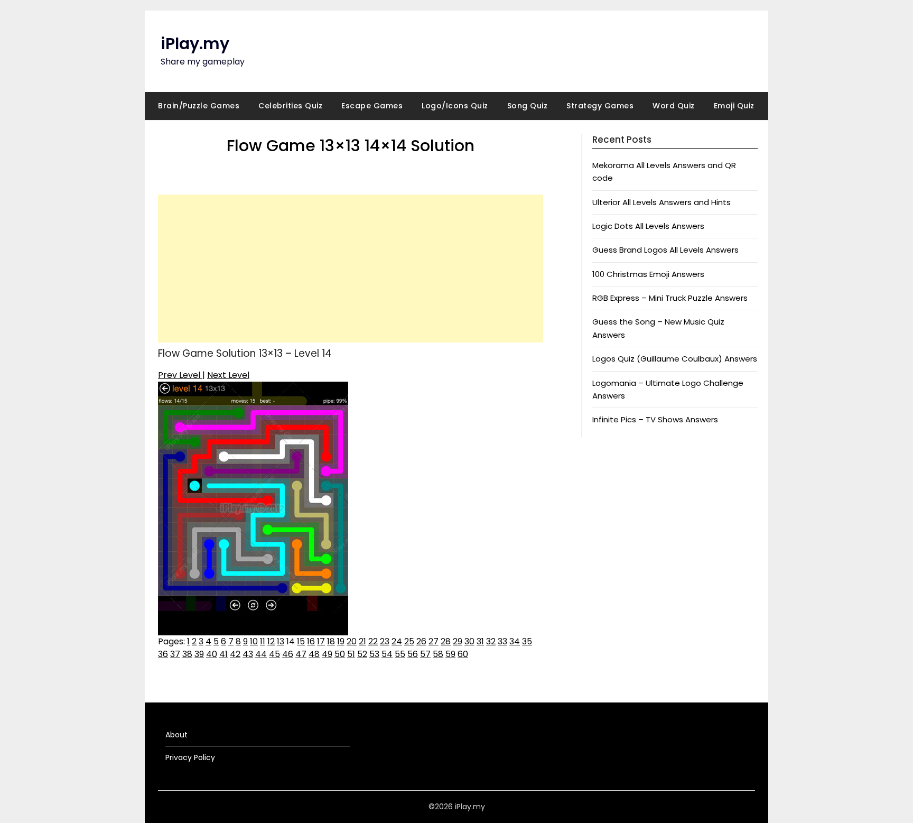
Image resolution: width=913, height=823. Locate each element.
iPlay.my (195, 43)
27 (433, 641)
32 (491, 641)
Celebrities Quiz (290, 105)
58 (438, 654)
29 (457, 641)
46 (287, 654)
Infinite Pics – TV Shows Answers (655, 419)
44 (261, 654)
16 (311, 641)
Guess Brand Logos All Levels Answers (665, 249)
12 (271, 641)
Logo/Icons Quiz (455, 105)
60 (463, 654)
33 (502, 641)
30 (469, 641)
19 (340, 641)
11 (262, 641)
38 (187, 654)
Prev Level (180, 375)
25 (409, 641)
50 (339, 654)
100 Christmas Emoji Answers (648, 274)
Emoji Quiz (734, 105)
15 (301, 641)
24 (397, 641)
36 (163, 654)
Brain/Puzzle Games (198, 105)
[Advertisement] (350, 269)
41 (223, 654)
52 (362, 654)
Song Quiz (527, 105)
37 (175, 654)
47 (300, 654)
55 (400, 654)
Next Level (228, 375)
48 (314, 654)
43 (248, 654)
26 (421, 641)
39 (199, 654)
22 (373, 641)
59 (450, 654)
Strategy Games (599, 105)
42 (235, 654)
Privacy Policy (190, 757)
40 (211, 654)
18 (331, 641)
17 (321, 641)
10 (254, 641)
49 (327, 654)
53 (374, 654)
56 (412, 654)
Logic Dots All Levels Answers (648, 226)
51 (351, 654)
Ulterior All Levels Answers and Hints (661, 202)
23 (384, 641)
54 (387, 654)
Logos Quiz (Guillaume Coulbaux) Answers (674, 358)
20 (352, 641)
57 (425, 654)
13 (280, 641)
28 (446, 641)
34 (514, 641)
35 (527, 641)
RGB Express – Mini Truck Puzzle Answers (670, 297)
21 (362, 641)
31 (480, 641)
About (176, 734)
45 (274, 654)
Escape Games (372, 105)
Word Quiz (674, 105)
